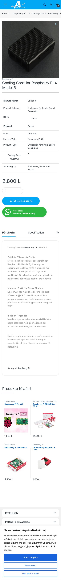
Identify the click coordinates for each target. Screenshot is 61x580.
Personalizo (30, 565)
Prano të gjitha (31, 557)
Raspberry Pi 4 (31, 247)
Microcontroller (39, 401)
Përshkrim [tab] (9, 232)
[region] (30, 552)
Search (44, 4)
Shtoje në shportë (23, 201)
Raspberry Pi (19, 13)
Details (34, 118)
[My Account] (51, 5)
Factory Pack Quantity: (14, 157)
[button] (56, 24)
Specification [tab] (36, 232)
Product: (7, 126)
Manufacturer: (11, 100)
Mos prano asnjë (30, 573)
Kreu (4, 13)
